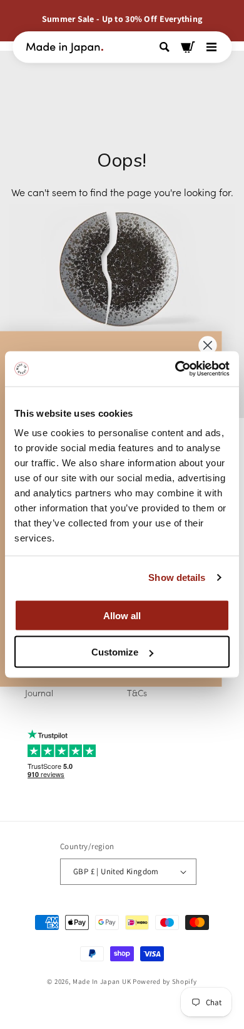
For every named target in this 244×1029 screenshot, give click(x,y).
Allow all (122, 615)
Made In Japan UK (102, 981)
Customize (114, 652)
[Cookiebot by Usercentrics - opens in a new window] (175, 369)
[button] (166, 47)
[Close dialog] (207, 345)
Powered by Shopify (165, 981)
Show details (176, 577)
